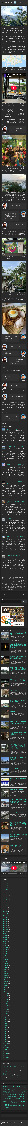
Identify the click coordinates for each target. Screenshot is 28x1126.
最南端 (16, 587)
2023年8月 (5, 913)
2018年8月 (5, 1001)
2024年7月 (5, 903)
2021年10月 (5, 933)
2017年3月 (5, 1035)
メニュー (24, 2)
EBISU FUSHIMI (18, 32)
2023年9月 (5, 911)
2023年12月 (5, 909)
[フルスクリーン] (25, 874)
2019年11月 (5, 971)
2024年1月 (5, 907)
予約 (6, 587)
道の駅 (17, 1105)
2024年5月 (5, 905)
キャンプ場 (22, 1091)
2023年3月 (5, 919)
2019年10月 (5, 973)
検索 (2, 599)
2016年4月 (5, 1057)
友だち (18, 1096)
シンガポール (6, 1092)
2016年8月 (5, 1049)
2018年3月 (5, 1011)
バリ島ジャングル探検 (9, 1094)
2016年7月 (5, 1051)
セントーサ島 (19, 583)
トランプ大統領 (14, 584)
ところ (8, 584)
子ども (13, 1098)
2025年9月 (5, 897)
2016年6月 (5, 1053)
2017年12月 (5, 1017)
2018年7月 (5, 1003)
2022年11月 (5, 927)
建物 (18, 1098)
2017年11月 (5, 1019)
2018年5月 (5, 1007)
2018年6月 (5, 1005)
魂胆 (12, 589)
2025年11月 (5, 893)
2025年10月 (5, 895)
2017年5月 (5, 1031)
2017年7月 (5, 1027)
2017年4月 (5, 1033)
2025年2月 (5, 901)
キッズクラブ (5, 578)
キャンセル (11, 578)
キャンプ (17, 1091)
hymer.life (10, 1087)
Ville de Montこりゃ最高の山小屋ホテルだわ (13, 1076)
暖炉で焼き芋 (6, 1074)
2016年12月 (5, 1041)
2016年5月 (5, 1055)
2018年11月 (5, 995)
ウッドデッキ (14, 1089)
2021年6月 (5, 935)
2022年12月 (5, 925)
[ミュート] (22, 874)
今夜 (12, 1096)
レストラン (8, 1096)
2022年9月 (5, 931)
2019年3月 (5, 987)
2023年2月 (5, 921)
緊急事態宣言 (15, 1102)
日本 (8, 1102)
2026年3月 (5, 889)
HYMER (5, 1087)
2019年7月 (5, 979)
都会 (9, 589)
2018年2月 (5, 1013)
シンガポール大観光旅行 (13, 577)
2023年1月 (5, 923)
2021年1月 (5, 945)
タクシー (15, 1092)
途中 (15, 1105)
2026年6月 (5, 887)
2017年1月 (5, 1039)
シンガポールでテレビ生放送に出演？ (16, 464)
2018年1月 (5, 1015)
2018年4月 (5, 1009)
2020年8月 (5, 955)
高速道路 (7, 1108)
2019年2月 (5, 989)
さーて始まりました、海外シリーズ (15, 429)
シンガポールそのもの (11, 583)
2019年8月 (5, 977)
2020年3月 (5, 963)
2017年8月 (5, 1025)
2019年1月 (5, 991)
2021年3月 (5, 941)
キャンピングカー (10, 1091)
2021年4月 (5, 939)
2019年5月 (5, 983)
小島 (8, 587)
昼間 (9, 1102)
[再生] (3, 874)
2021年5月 (5, 937)
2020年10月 (5, 951)
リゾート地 (15, 586)
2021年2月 (5, 943)
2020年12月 (5, 947)
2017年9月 (5, 1023)
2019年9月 (5, 975)
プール (15, 1094)
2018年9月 (5, 999)
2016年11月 (5, 1043)
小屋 (16, 1098)
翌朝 (19, 1102)
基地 (6, 1099)
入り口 (14, 1096)
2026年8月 (5, 883)
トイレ (22, 1092)
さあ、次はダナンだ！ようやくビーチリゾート (13, 1066)
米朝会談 (22, 587)
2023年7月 (5, 915)
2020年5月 (5, 959)
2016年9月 (5, 1047)
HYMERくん (18, 1087)
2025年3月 (5, 899)
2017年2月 (5, 1037)
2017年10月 (5, 1021)
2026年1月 (5, 891)
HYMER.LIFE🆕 (9, 2)
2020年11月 (5, 949)
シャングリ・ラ (17, 578)
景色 (12, 1102)
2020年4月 (5, 961)
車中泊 (12, 1105)
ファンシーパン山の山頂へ (9, 1070)
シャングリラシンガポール (16, 581)
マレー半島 (9, 586)
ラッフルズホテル (11, 518)
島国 (11, 587)
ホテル (5, 586)
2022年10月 (5, 929)
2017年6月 (5, 1029)
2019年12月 (5, 969)
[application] (14, 868)
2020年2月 (5, 965)
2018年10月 (5, 997)
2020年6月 (5, 957)
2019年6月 (5, 981)
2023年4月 (5, 917)
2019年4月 (5, 985)
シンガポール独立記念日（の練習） (15, 446)
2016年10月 (5, 1045)
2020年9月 (5, 953)
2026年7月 (5, 885)
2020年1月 (5, 967)
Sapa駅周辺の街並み (7, 1072)
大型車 (9, 1098)
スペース (11, 1092)
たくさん (6, 1089)
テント (18, 1092)
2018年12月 (5, 993)
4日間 (23, 577)
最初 (13, 587)
